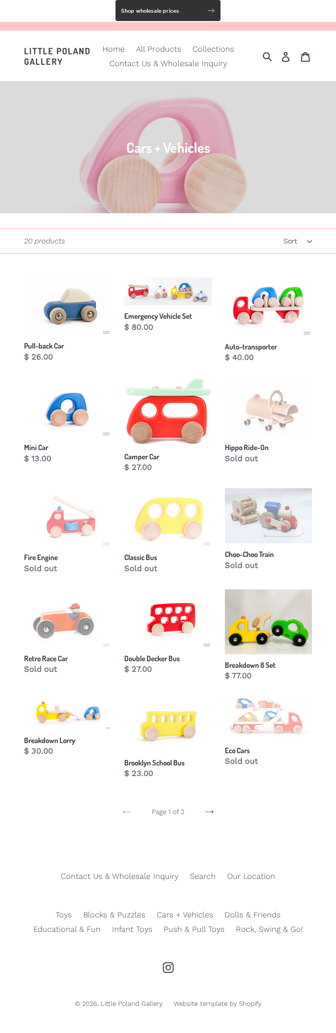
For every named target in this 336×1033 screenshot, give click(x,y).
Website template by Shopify (217, 1004)
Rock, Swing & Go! (269, 929)
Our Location (251, 876)
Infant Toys (132, 929)
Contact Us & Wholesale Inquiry (168, 63)
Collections (213, 48)
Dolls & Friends (252, 914)
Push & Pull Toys (194, 929)
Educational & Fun (67, 929)
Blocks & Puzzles (114, 914)
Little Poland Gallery (57, 56)
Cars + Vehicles (185, 914)
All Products (158, 48)
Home (113, 48)
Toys (64, 914)
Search (203, 876)
